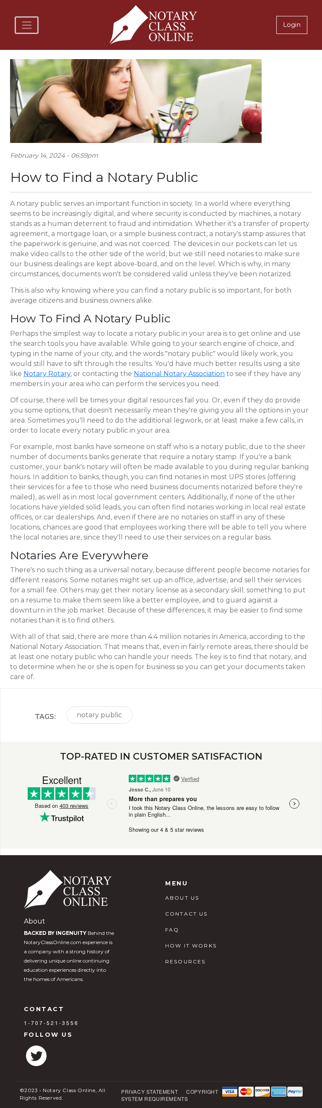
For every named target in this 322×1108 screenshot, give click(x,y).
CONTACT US (186, 914)
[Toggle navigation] (27, 25)
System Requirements (154, 1098)
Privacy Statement (149, 1091)
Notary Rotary (46, 374)
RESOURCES (185, 961)
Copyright (202, 1091)
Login (292, 25)
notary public (99, 715)
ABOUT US (182, 898)
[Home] (154, 25)
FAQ (172, 929)
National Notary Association (179, 374)
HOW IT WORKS (191, 945)
